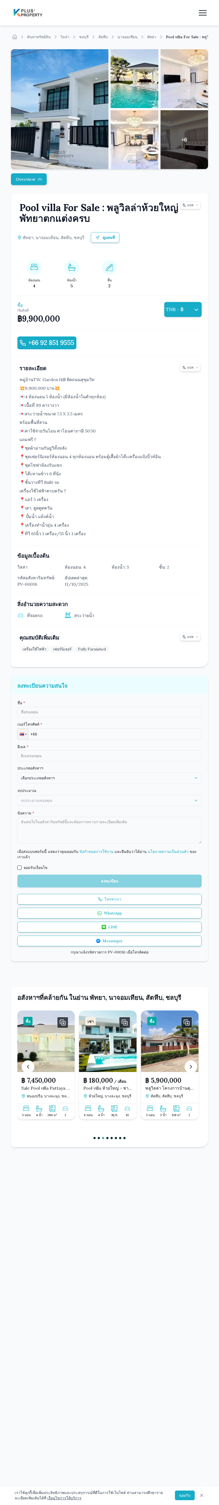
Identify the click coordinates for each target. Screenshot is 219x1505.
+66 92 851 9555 (51, 343)
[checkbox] (19, 868)
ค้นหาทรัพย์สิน (39, 37)
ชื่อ (21, 702)
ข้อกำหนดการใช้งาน (96, 851)
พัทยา (151, 37)
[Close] (201, 1495)
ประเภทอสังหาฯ (30, 768)
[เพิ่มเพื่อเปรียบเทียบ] (64, 1022)
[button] (23, 734)
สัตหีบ (103, 37)
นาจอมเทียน (128, 37)
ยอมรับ (184, 1495)
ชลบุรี (84, 37)
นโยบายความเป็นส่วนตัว (168, 851)
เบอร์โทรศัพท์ (29, 724)
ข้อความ (25, 813)
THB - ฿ (174, 309)
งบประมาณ (26, 790)
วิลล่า (64, 37)
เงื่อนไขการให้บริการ (64, 1498)
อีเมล (23, 746)
